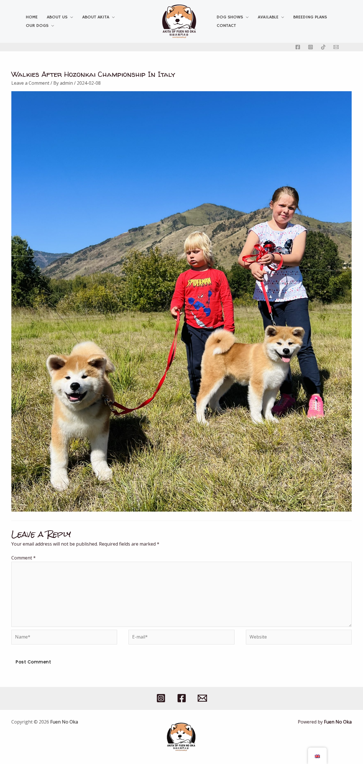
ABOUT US (57, 17)
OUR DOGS (37, 26)
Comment (23, 558)
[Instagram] (310, 47)
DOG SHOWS (230, 17)
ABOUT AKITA (95, 17)
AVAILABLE (268, 17)
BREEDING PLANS (310, 17)
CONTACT (226, 26)
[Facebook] (298, 47)
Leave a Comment (30, 83)
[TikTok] (323, 47)
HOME (32, 17)
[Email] (336, 47)
